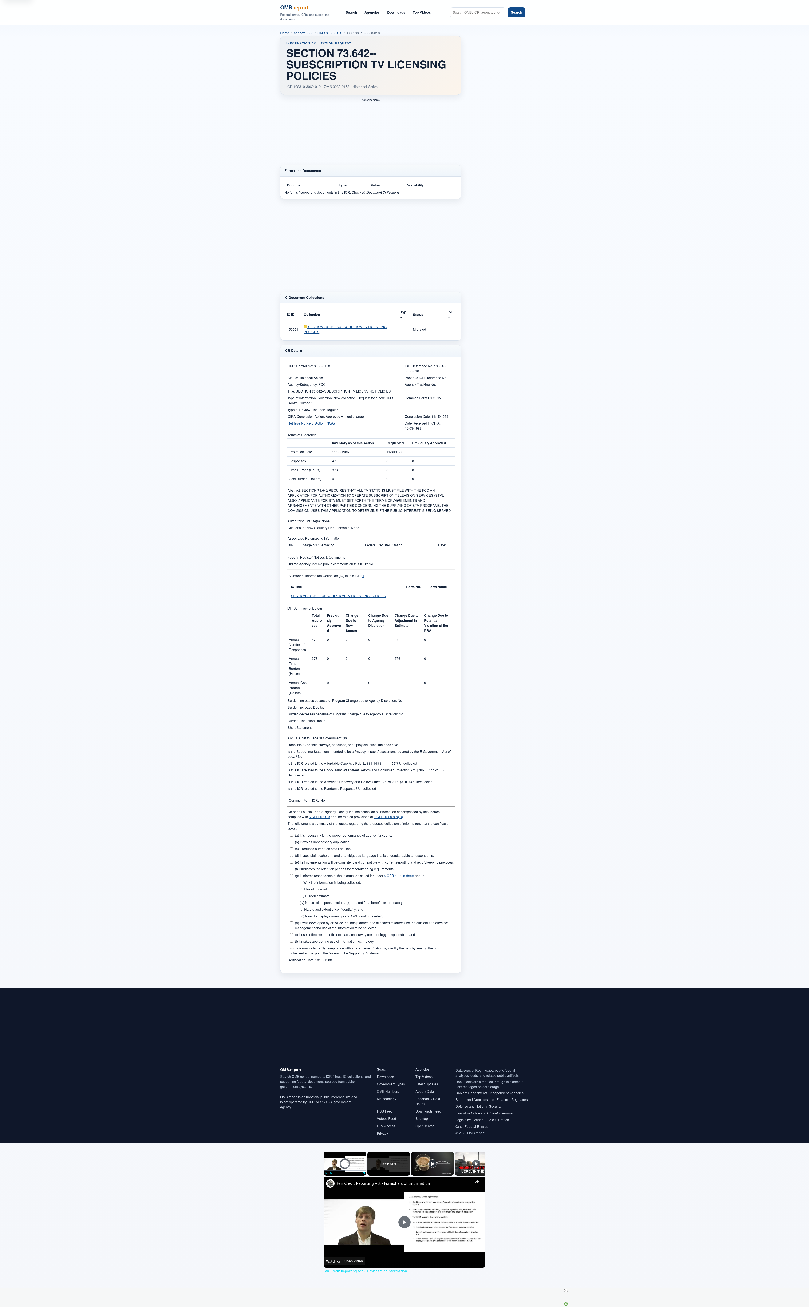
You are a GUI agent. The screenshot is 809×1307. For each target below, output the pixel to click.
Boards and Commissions (474, 1096)
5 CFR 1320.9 (319, 813)
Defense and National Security (478, 1102)
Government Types (391, 1080)
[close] (406, 1290)
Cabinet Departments (471, 1089)
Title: (291, 387)
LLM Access (386, 1122)
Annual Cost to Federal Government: (315, 734)
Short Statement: (300, 723)
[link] (330, 1180)
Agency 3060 (303, 33)
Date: (442, 541)
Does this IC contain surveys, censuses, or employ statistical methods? (340, 741)
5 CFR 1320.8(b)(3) (388, 813)
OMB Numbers (388, 1087)
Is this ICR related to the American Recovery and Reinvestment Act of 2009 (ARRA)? (351, 778)
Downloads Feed (428, 1107)
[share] (477, 1178)
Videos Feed (386, 1115)
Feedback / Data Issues (427, 1098)
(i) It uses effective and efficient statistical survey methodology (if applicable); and (355, 931)
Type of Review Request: (306, 406)
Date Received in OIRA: (423, 419)
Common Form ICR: (420, 394)
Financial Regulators (512, 1096)
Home (284, 33)
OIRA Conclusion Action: (306, 412)
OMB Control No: (300, 362)
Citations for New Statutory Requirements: (319, 524)
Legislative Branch (469, 1116)
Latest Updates (426, 1080)
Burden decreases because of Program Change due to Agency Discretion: (343, 710)
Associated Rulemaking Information (314, 534)
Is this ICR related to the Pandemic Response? (322, 785)
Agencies (372, 12)
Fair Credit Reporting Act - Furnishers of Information (383, 1179)
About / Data (424, 1087)
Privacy (382, 1129)
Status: (293, 374)
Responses (297, 457)
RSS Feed (385, 1107)
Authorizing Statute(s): (304, 517)
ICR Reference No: (419, 362)
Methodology (386, 1095)
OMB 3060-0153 (329, 33)
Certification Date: (301, 956)
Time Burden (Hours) (304, 466)
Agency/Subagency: (303, 380)
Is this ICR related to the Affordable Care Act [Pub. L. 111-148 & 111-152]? (343, 759)
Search (351, 12)
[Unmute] (331, 1169)
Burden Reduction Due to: (307, 717)
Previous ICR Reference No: (426, 374)
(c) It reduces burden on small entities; (323, 845)
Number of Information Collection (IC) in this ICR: (325, 572)
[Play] (326, 1169)
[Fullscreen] (363, 1169)
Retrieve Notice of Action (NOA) (311, 419)
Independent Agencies (507, 1089)
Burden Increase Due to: (306, 703)
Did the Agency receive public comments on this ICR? (328, 560)
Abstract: (294, 486)
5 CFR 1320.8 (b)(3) (399, 872)
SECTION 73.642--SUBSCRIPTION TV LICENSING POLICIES (338, 592)
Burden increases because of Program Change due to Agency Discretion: (342, 697)
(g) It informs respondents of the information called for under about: (359, 872)
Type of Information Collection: (310, 394)
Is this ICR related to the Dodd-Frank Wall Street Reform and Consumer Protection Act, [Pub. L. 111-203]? (366, 766)
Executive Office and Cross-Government (485, 1109)
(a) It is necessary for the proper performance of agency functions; (343, 831)
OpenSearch (424, 1122)
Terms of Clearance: (302, 431)
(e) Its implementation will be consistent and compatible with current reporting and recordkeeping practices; (374, 858)
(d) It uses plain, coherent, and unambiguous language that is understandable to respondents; (364, 851)
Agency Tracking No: (420, 380)
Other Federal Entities (471, 1123)
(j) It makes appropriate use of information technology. (334, 937)
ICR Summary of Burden (305, 604)
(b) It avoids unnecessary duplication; (322, 838)
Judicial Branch (497, 1116)
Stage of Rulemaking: (319, 541)
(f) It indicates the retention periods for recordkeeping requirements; (344, 865)
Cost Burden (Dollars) (305, 475)
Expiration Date (300, 448)
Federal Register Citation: (384, 541)
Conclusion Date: (418, 412)
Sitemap (421, 1115)
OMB (294, 7)
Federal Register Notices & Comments (316, 553)
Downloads (396, 12)
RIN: (291, 541)
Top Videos (422, 12)
